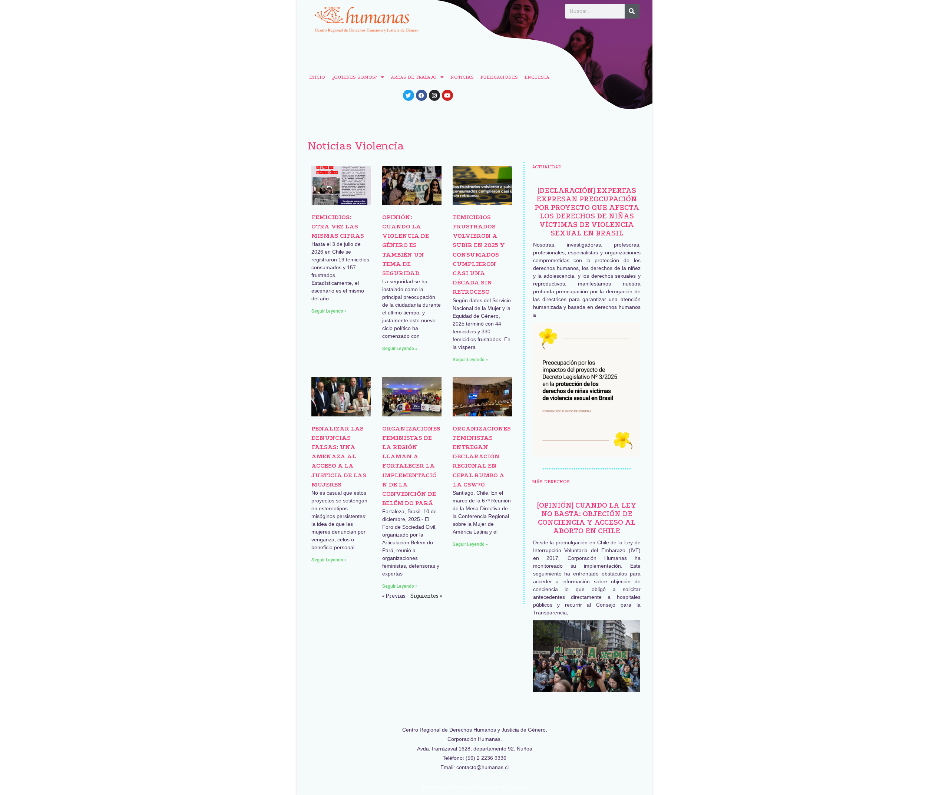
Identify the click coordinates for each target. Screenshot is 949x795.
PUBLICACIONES (499, 77)
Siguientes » (426, 595)
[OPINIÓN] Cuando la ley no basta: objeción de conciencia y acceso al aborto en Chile (586, 518)
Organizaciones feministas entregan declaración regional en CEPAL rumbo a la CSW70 (482, 456)
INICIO (317, 77)
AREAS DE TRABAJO (414, 77)
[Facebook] (421, 95)
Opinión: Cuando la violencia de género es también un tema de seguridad (405, 245)
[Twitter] (408, 95)
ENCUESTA (537, 77)
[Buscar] (632, 11)
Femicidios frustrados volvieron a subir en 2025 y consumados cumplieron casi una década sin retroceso (479, 255)
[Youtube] (447, 95)
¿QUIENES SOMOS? (354, 77)
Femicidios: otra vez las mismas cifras (337, 226)
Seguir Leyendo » (329, 311)
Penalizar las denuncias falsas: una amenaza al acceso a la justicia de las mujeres (338, 456)
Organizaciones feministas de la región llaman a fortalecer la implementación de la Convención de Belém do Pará (411, 466)
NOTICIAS (462, 77)
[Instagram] (434, 95)
